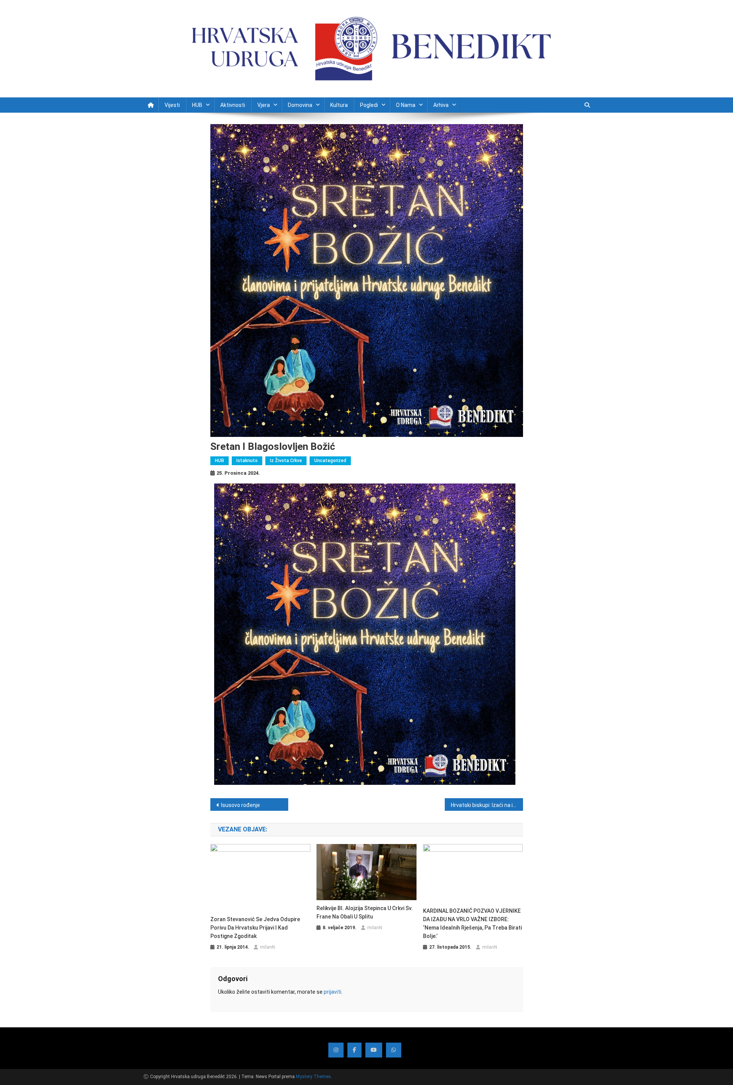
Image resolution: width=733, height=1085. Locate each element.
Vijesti (172, 105)
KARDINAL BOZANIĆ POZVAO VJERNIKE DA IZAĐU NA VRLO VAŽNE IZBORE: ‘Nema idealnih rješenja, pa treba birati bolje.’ (472, 923)
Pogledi (369, 105)
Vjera (263, 105)
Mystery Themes (313, 1076)
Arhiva (441, 105)
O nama (405, 105)
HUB (197, 105)
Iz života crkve (286, 460)
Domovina (300, 105)
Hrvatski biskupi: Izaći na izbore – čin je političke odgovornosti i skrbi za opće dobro (487, 805)
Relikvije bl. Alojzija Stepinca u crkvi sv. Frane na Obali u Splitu (364, 912)
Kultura (339, 105)
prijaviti (332, 992)
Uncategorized (330, 460)
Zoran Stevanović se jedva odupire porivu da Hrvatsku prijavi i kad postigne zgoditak (255, 927)
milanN (267, 947)
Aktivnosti (232, 105)
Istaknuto (247, 460)
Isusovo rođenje (240, 805)
